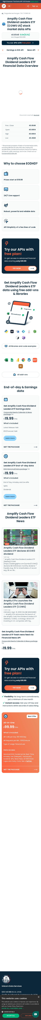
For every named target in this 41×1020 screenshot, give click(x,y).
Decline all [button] (29, 1016)
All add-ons (22, 374)
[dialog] (20, 1007)
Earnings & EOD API (15, 50)
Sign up (35, 6)
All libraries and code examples (22, 346)
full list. (29, 761)
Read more (19, 1006)
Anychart (36, 115)
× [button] (38, 997)
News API (31, 50)
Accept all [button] (11, 1016)
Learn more (34, 1)
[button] (20, 1008)
